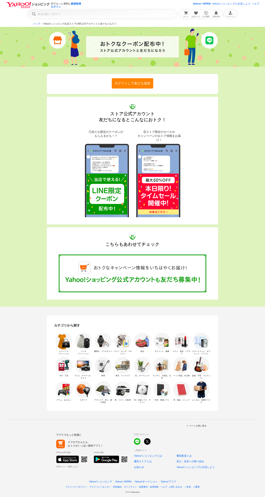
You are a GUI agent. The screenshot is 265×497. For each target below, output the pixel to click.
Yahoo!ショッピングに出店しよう (231, 3)
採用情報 (154, 487)
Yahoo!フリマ (168, 481)
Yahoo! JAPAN (202, 3)
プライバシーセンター (100, 487)
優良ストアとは (143, 461)
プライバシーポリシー (76, 487)
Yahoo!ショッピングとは (148, 455)
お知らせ (139, 467)
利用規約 (117, 487)
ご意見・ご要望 (192, 487)
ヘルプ (255, 3)
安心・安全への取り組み (190, 461)
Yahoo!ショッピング (100, 481)
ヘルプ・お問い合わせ (171, 487)
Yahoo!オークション (146, 481)
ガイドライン (130, 487)
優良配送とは (184, 455)
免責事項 (143, 487)
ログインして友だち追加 (132, 83)
